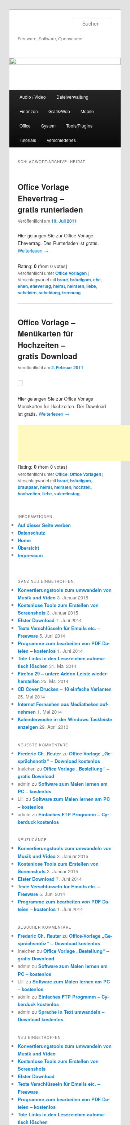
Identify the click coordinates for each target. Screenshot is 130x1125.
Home (24, 540)
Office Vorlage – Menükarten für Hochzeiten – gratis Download (47, 339)
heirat (59, 286)
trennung (71, 292)
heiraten (75, 286)
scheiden (27, 292)
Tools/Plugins (79, 125)
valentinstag (66, 493)
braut (62, 279)
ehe (97, 279)
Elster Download (36, 620)
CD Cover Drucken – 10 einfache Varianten (65, 689)
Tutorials (28, 140)
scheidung (49, 292)
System (48, 125)
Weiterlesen (33, 250)
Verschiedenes (61, 140)
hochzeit (82, 487)
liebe (91, 286)
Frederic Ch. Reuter (39, 753)
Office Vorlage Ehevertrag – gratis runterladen (50, 198)
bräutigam (80, 279)
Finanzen (29, 111)
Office (25, 125)
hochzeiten (29, 493)
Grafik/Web (59, 111)
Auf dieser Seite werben (44, 525)
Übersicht (28, 547)
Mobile (87, 111)
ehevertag (40, 286)
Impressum (30, 555)
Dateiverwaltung (72, 97)
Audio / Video (33, 97)
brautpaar (28, 487)
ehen (23, 286)
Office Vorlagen (71, 273)
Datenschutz (31, 532)
